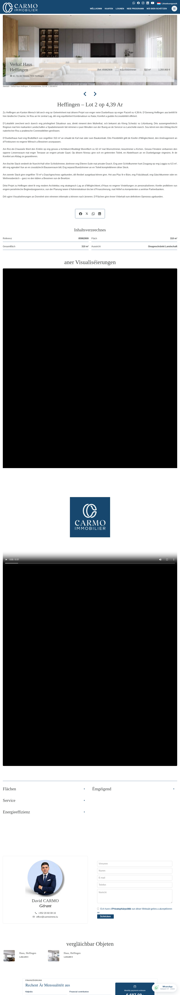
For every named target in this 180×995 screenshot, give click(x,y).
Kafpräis (29, 992)
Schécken (105, 916)
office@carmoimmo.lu (47, 917)
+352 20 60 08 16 (47, 913)
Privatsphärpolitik (121, 909)
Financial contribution (79, 992)
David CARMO (45, 900)
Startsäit (6, 86)
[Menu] (174, 8)
